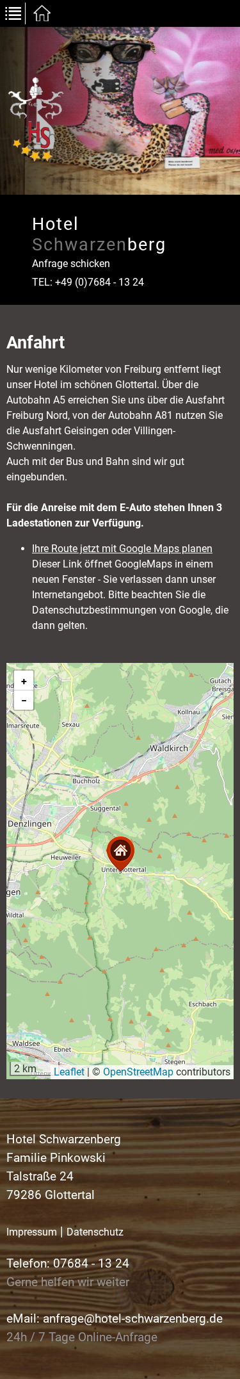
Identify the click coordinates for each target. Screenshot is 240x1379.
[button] (120, 854)
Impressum (31, 1232)
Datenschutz (95, 1232)
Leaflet (69, 1072)
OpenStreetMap (138, 1072)
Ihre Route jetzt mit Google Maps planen (122, 549)
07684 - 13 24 (91, 1264)
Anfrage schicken (71, 263)
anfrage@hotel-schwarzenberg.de (133, 1319)
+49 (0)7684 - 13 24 (99, 282)
